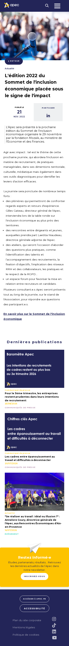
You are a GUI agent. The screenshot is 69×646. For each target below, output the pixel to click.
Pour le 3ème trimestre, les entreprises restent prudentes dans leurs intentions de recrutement (32, 397)
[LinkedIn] (54, 631)
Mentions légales (23, 627)
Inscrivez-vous (34, 576)
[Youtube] (54, 637)
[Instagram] (54, 619)
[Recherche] (47, 6)
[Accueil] (11, 5)
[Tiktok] (54, 625)
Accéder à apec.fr (34, 599)
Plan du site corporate (26, 620)
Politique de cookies (25, 634)
